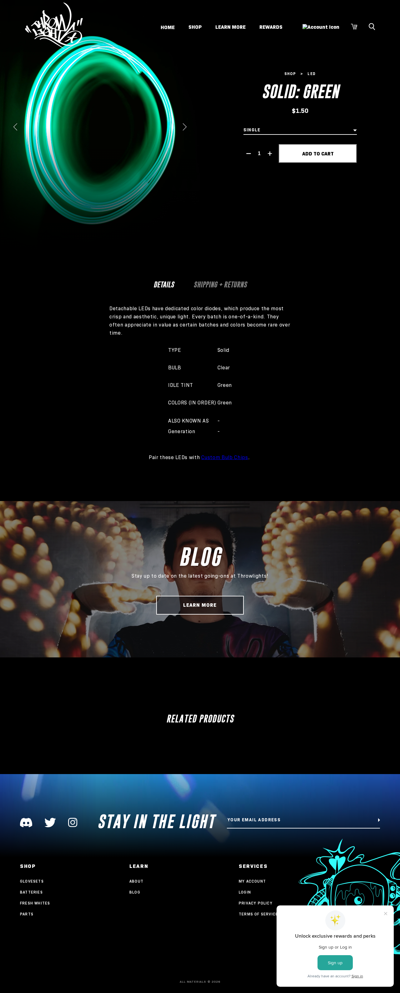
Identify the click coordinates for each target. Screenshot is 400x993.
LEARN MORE (230, 27)
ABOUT (136, 881)
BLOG (134, 892)
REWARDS (270, 27)
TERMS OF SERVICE (258, 914)
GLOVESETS (32, 881)
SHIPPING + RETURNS (220, 284)
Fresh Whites (35, 903)
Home (168, 27)
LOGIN (245, 892)
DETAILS (163, 284)
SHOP (195, 27)
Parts (26, 914)
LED (312, 73)
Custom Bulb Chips (224, 457)
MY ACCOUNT (252, 881)
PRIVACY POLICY (255, 903)
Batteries (31, 892)
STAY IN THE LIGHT (156, 821)
